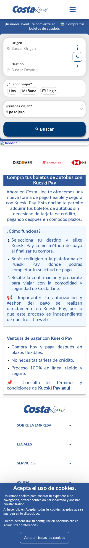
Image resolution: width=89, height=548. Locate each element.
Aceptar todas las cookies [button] (44, 538)
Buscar (47, 129)
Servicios (26, 463)
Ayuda (23, 482)
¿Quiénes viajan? (19, 106)
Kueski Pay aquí (54, 388)
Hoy (12, 90)
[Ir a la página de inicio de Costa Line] (44, 412)
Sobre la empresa (34, 425)
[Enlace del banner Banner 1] (9, 143)
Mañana (29, 90)
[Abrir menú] (72, 9)
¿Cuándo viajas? (19, 84)
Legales (24, 444)
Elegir (51, 90)
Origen (17, 43)
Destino (18, 64)
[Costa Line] (30, 9)
